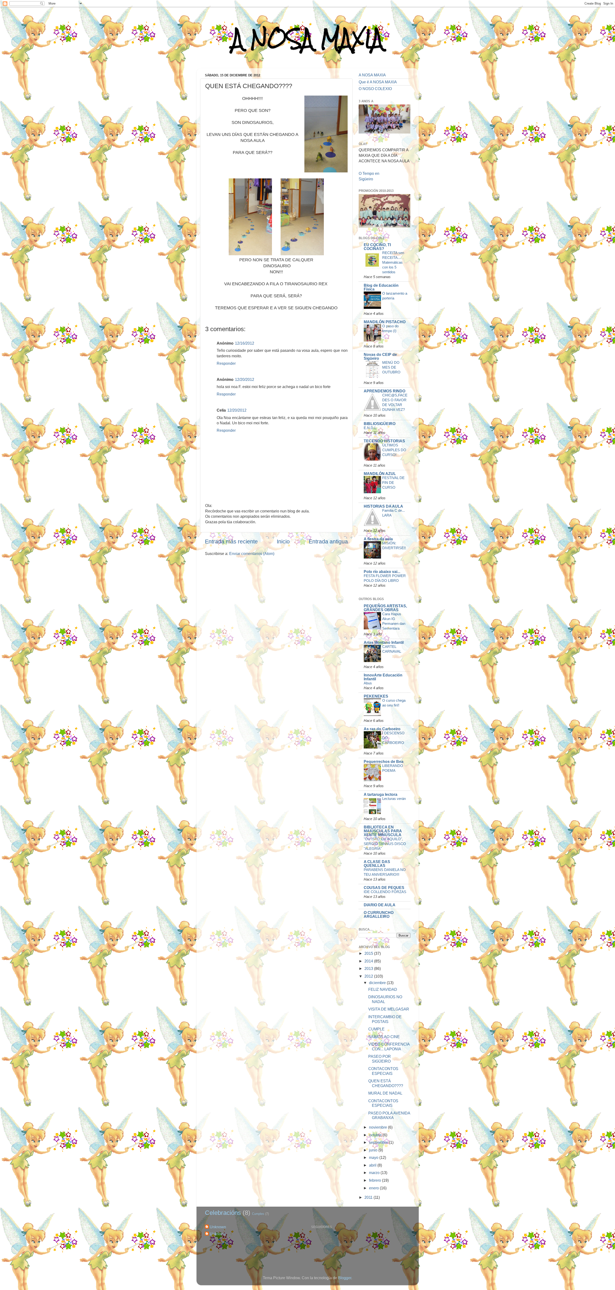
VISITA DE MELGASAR (388, 1009)
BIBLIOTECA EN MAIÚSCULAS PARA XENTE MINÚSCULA (383, 831)
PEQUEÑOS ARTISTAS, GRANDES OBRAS (385, 608)
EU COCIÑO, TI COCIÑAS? (377, 247)
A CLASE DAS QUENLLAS (377, 863)
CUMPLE (376, 1029)
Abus (368, 683)
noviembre (378, 1127)
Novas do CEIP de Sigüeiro (380, 356)
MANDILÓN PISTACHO (385, 322)
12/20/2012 (244, 379)
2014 (369, 961)
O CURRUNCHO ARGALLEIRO (379, 914)
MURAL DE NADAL (385, 1093)
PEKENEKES (376, 696)
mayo (374, 1157)
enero (374, 1188)
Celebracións (223, 1212)
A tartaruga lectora (380, 794)
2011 (369, 1197)
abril (373, 1165)
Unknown (218, 1227)
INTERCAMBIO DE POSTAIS (385, 1019)
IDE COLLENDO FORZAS (385, 892)
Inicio (283, 541)
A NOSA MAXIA (307, 39)
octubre (376, 1135)
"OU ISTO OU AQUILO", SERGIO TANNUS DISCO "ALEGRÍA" (385, 844)
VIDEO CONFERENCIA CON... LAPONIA (389, 1046)
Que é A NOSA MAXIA (378, 82)
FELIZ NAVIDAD (382, 989)
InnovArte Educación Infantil (383, 677)
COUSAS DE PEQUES (384, 887)
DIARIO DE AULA (379, 905)
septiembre (379, 1142)
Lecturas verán (394, 799)
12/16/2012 (244, 343)
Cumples (258, 1214)
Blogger (344, 1278)
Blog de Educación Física (381, 287)
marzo (375, 1172)
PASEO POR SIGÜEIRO (379, 1058)
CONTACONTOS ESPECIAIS (383, 1070)
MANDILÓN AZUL (380, 473)
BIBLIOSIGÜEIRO (379, 423)
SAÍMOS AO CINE (384, 1036)
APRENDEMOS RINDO (384, 391)
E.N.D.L (370, 428)
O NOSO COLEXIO (375, 88)
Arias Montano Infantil (384, 642)
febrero (375, 1180)
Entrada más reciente (231, 541)
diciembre (378, 982)
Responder (226, 363)
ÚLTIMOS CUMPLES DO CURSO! (394, 450)
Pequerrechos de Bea (383, 761)
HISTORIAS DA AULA (383, 506)
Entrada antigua (328, 541)
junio (373, 1150)
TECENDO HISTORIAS (384, 441)
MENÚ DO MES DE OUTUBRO (391, 367)
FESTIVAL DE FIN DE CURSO (393, 482)
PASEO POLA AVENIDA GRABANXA (389, 1115)
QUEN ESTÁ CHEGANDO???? (385, 1083)
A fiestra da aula (378, 539)
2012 (369, 976)
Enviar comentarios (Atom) (251, 553)
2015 (369, 953)
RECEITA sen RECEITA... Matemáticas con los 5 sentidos (393, 262)
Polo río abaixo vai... (382, 571)
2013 (369, 968)
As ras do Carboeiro (382, 729)
